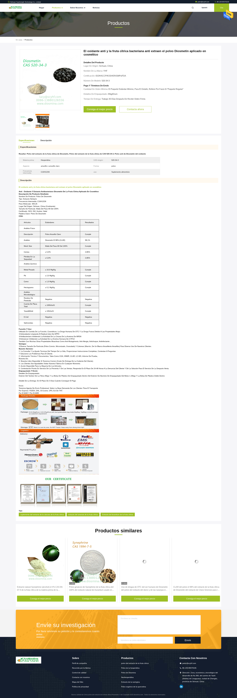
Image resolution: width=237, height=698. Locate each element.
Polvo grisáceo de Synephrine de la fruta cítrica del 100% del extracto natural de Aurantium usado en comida (41, 588)
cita (221, 8)
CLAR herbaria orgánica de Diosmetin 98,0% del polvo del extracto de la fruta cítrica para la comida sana (197, 588)
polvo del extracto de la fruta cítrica (135, 663)
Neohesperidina (127, 677)
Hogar (41, 8)
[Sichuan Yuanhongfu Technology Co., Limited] (15, 7)
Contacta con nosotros (81, 677)
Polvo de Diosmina (128, 673)
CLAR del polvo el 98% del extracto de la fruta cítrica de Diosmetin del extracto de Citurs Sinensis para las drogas (146, 588)
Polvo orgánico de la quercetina (133, 687)
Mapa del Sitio (77, 682)
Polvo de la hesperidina (130, 668)
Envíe (188, 640)
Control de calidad (79, 673)
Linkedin (181, 686)
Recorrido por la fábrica (81, 668)
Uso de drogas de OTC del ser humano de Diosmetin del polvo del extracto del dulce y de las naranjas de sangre (94, 588)
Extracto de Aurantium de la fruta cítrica (117, 514)
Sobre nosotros (77, 8)
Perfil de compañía (79, 663)
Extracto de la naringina (130, 682)
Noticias (96, 8)
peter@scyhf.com (204, 2)
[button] (20, 567)
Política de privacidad (80, 687)
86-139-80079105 (223, 2)
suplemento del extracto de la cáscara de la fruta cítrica (42, 514)
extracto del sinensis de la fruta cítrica (83, 514)
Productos (56, 8)
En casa (19, 40)
